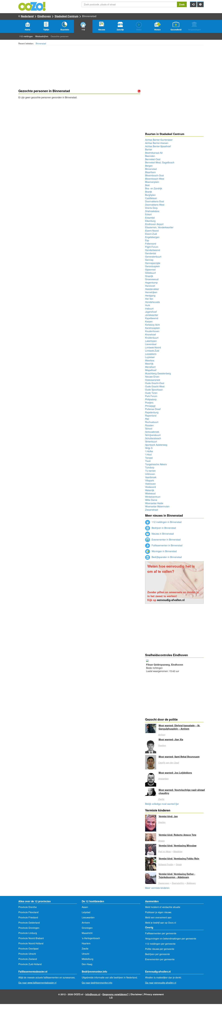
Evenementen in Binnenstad (166, 539)
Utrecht (85, 953)
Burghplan (150, 194)
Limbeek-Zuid (152, 350)
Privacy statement (154, 994)
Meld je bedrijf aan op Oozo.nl (160, 922)
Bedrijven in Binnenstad (163, 527)
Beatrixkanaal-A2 (154, 152)
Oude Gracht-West (154, 386)
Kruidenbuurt (151, 337)
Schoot (148, 428)
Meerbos (149, 360)
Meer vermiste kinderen (157, 887)
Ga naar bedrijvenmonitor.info (97, 982)
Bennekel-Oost (152, 159)
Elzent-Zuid (151, 233)
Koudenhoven (152, 331)
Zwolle (161, 799)
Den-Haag (87, 964)
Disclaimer (136, 994)
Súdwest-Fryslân (165, 864)
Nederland (27, 16)
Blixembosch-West (154, 178)
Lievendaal (150, 344)
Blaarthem (150, 172)
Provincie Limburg (27, 933)
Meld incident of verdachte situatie (162, 907)
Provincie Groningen (28, 927)
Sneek (179, 864)
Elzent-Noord (152, 230)
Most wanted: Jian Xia (171, 739)
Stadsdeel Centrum (66, 16)
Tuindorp (149, 467)
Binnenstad (41, 43)
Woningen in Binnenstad (164, 551)
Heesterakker (152, 289)
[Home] (32, 6)
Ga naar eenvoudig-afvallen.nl (160, 982)
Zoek (182, 4)
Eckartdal (150, 217)
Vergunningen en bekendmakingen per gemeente (170, 938)
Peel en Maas (164, 851)
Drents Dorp (151, 207)
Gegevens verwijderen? (115, 994)
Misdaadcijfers (41, 36)
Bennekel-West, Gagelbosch (159, 162)
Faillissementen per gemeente (160, 933)
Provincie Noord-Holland (30, 943)
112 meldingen (26, 36)
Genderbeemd (152, 250)
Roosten (149, 425)
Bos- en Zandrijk (153, 188)
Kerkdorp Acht (152, 324)
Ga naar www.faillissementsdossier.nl (37, 982)
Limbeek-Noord (153, 347)
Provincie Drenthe (27, 907)
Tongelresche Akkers (156, 464)
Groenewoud (151, 279)
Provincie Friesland (28, 917)
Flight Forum (151, 246)
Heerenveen (163, 883)
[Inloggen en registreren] (193, 4)
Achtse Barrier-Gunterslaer (159, 139)
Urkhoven (150, 474)
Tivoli (147, 461)
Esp (147, 240)
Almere (161, 840)
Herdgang (150, 295)
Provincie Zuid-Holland (30, 964)
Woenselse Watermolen (157, 506)
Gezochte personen (60, 36)
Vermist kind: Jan (168, 816)
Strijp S (148, 448)
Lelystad (86, 912)
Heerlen (161, 822)
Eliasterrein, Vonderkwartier (159, 227)
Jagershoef (151, 311)
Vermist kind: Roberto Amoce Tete (177, 834)
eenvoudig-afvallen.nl (171, 600)
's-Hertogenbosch (91, 938)
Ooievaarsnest (152, 379)
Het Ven (149, 298)
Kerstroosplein (152, 328)
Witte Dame (151, 500)
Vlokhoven (150, 483)
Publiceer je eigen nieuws (158, 912)
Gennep (149, 259)
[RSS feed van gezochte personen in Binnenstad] (139, 91)
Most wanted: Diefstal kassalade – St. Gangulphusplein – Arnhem (179, 727)
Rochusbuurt (151, 422)
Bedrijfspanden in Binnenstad (166, 557)
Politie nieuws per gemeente (159, 948)
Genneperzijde (152, 263)
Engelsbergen (152, 237)
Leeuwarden (88, 917)
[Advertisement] (79, 125)
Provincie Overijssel (28, 948)
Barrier (148, 149)
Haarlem (162, 745)
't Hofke (149, 451)
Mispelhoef (150, 370)
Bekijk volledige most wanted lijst (162, 803)
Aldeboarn (191, 883)
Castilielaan (151, 198)
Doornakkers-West (154, 204)
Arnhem (161, 734)
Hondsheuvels (152, 302)
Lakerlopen (151, 341)
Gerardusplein (152, 266)
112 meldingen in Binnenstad (166, 522)
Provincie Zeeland (27, 959)
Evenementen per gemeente (160, 959)
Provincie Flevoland (28, 912)
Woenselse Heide (154, 503)
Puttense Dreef (153, 409)
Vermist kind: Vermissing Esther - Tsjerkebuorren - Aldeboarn (177, 875)
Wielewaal (150, 493)
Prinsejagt (150, 405)
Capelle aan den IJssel (168, 762)
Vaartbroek (150, 477)
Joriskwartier (151, 315)
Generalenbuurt (153, 256)
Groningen (87, 927)
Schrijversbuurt (153, 435)
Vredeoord (150, 487)
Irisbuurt (149, 308)
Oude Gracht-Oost (154, 383)
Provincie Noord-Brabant (31, 938)
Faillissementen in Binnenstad (166, 545)
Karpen (149, 321)
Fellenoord (150, 243)
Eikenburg (150, 220)
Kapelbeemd (151, 318)
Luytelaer (150, 357)
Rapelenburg (151, 412)
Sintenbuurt (151, 441)
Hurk (147, 305)
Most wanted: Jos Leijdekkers (175, 772)
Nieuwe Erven (152, 376)
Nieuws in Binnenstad (162, 533)
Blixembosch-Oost (154, 175)
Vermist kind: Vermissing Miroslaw (177, 845)
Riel (147, 418)
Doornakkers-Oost (154, 201)
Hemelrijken (151, 292)
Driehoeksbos (152, 211)
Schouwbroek (152, 431)
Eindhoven (44, 16)
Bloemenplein (152, 182)
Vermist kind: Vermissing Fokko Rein (179, 858)
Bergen (149, 165)
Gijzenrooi (150, 269)
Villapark (149, 480)
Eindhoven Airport (154, 224)
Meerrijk (149, 363)
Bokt (147, 185)
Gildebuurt (150, 272)
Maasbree (177, 851)
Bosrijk (148, 191)
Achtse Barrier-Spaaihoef (158, 146)
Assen (85, 907)
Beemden (150, 156)
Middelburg (87, 959)
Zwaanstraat (151, 509)
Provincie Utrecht (27, 953)
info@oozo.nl (92, 994)
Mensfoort (150, 366)
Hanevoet (150, 285)
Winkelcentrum (152, 496)
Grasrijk (149, 276)
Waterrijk (149, 490)
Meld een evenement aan (158, 917)
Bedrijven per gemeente (157, 954)
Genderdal (150, 253)
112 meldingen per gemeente (160, 943)
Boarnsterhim (178, 883)
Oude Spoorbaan (154, 389)
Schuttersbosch (153, 438)
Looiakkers (150, 353)
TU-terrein (150, 470)
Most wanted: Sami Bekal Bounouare (179, 756)
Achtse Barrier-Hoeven (156, 143)
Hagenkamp (151, 282)
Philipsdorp (151, 399)
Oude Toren (151, 392)
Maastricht (87, 933)
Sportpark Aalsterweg (156, 444)
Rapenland (150, 415)
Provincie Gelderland (29, 922)
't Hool (148, 454)
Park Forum (151, 396)
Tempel (149, 457)
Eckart (148, 214)
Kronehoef (150, 334)
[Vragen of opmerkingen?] (200, 4)
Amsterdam (163, 778)
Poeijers (149, 402)
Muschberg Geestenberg (158, 373)
